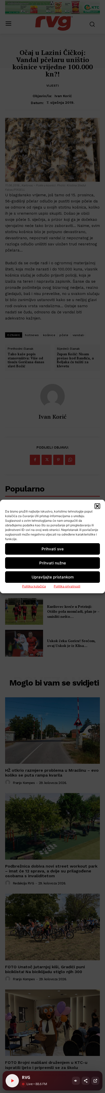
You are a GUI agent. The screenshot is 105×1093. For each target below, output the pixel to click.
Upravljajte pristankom (53, 577)
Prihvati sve (53, 548)
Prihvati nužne (52, 563)
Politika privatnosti (67, 586)
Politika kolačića (34, 586)
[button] (97, 506)
